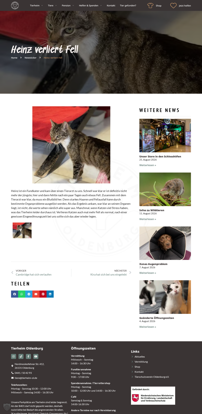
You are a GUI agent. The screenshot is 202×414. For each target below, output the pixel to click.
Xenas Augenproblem (153, 264)
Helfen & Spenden (88, 5)
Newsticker (30, 57)
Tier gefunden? (128, 5)
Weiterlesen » (147, 165)
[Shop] (150, 5)
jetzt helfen (185, 5)
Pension (66, 5)
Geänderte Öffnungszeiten (156, 318)
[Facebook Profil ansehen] (28, 356)
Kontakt (111, 5)
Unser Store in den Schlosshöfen (160, 156)
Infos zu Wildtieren (151, 210)
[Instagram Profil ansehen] (13, 356)
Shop (158, 5)
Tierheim (34, 5)
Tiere (50, 5)
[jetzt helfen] (173, 5)
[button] (14, 294)
